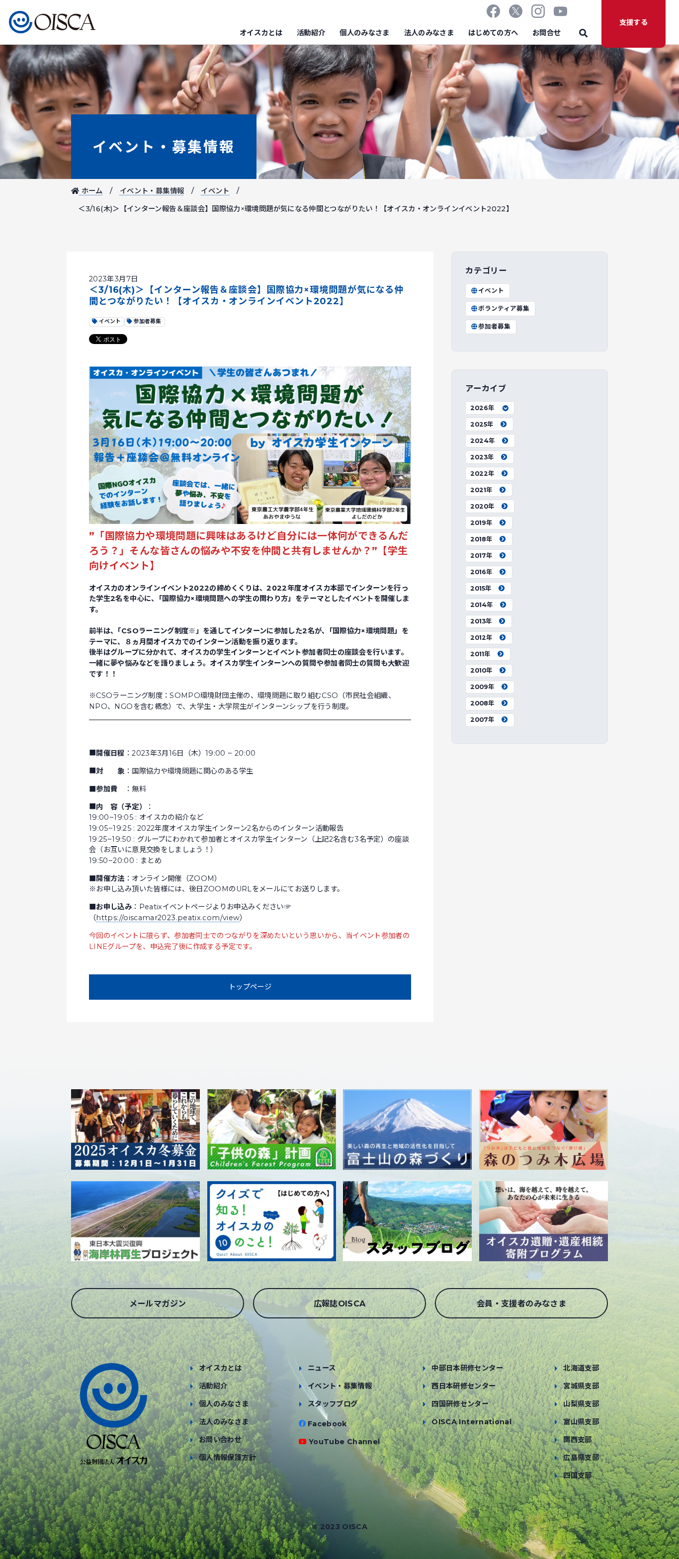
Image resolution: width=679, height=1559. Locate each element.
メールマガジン (157, 1303)
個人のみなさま (365, 32)
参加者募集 (494, 326)
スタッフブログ (333, 1403)
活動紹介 (311, 32)
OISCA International (471, 1421)
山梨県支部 (581, 1403)
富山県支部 (581, 1421)
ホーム (90, 190)
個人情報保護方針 (227, 1457)
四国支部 (577, 1475)
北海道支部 (581, 1368)
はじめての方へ (493, 32)
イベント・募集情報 (163, 147)
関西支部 (577, 1439)
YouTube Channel (344, 1441)
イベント (215, 190)
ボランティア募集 (503, 308)
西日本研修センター (463, 1386)
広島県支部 (581, 1457)
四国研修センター (460, 1403)
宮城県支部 (581, 1386)
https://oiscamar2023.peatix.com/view (168, 917)
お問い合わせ (220, 1439)
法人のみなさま (429, 32)
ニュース (322, 1368)
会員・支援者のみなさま (521, 1303)
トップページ (250, 986)
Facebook (327, 1423)
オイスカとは (261, 32)
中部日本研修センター (467, 1368)
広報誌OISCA (340, 1303)
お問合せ (546, 32)
